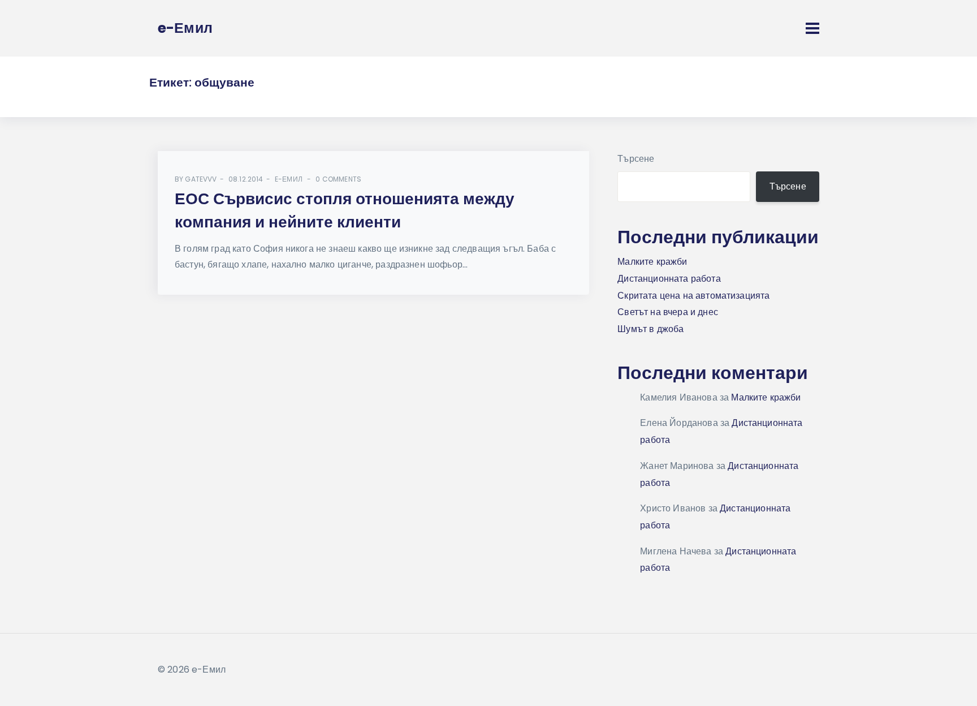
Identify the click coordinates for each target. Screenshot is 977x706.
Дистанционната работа (668, 278)
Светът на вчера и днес (667, 311)
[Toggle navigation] (812, 28)
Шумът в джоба (650, 328)
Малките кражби (652, 261)
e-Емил (288, 179)
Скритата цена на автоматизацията (693, 295)
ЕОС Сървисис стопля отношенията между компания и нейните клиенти (345, 210)
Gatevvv (201, 179)
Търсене (635, 158)
